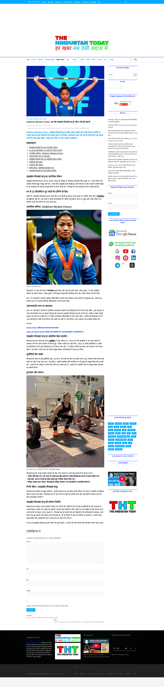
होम (28, 59)
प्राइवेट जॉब (112, 436)
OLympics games (41, 128)
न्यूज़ (68, 59)
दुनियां (118, 433)
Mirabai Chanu (32, 128)
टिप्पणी (28, 542)
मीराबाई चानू (77, 128)
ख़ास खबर (40, 59)
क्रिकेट (123, 427)
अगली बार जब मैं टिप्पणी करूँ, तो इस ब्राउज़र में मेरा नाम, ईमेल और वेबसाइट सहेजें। (47, 606)
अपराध (110, 423)
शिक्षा (125, 443)
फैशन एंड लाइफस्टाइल (123, 436)
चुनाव (110, 430)
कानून (116, 427)
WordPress (45, 674)
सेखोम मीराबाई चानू (85, 128)
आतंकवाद (118, 423)
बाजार (93, 59)
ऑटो (110, 427)
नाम (27, 569)
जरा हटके (99, 59)
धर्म (128, 433)
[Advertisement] (82, 21)
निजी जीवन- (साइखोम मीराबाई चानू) (41, 167)
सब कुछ (111, 59)
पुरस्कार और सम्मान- (36, 164)
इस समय (33, 59)
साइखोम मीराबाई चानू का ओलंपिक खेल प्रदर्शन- (45, 159)
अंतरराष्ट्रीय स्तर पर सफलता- (39, 156)
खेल (27, 118)
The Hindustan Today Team (35, 125)
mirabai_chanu (55, 469)
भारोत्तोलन (100, 196)
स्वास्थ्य (111, 449)
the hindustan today (65, 128)
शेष (105, 59)
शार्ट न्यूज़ (118, 443)
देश (123, 433)
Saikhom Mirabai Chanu (52, 128)
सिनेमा (128, 446)
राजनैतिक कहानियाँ (49, 59)
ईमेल (28, 580)
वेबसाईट (28, 591)
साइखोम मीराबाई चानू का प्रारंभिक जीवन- (43, 147)
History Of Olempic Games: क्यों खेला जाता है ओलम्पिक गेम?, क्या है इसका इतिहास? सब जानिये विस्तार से (54, 332)
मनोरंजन (75, 59)
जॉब (124, 430)
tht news (73, 128)
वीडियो (82, 59)
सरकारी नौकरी (120, 446)
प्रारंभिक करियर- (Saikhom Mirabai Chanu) (46, 153)
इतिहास (125, 423)
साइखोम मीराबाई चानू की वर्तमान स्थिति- (43, 170)
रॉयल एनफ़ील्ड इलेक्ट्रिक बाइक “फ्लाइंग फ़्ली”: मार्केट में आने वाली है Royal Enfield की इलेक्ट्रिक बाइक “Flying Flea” (122, 133)
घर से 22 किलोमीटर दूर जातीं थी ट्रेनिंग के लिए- (46, 150)
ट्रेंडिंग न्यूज (131, 430)
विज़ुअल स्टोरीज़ (60, 59)
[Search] (135, 75)
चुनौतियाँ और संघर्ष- (36, 161)
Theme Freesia (38, 674)
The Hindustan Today (33, 643)
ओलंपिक (52, 340)
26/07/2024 (48, 125)
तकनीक (88, 59)
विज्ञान (130, 440)
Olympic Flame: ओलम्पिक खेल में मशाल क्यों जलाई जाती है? (42, 328)
